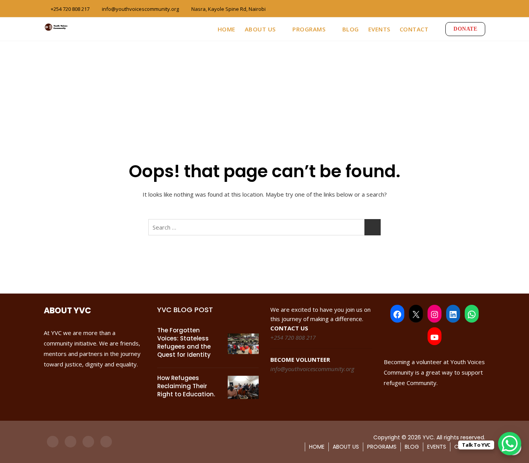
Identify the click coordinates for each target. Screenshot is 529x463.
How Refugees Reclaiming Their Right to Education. (186, 386)
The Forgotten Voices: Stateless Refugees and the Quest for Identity (184, 342)
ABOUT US (260, 29)
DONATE (465, 29)
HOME (226, 29)
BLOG (350, 29)
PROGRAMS (308, 29)
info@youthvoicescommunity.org (140, 8)
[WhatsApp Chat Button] (509, 443)
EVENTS (379, 29)
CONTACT (414, 29)
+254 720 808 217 (69, 8)
